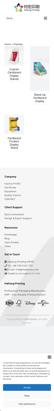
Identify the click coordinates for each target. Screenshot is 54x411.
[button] (49, 357)
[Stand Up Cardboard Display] (39, 68)
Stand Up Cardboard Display (39, 98)
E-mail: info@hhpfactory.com (23, 269)
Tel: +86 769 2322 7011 (20, 265)
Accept (27, 387)
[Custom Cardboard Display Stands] (14, 55)
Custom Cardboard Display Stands (14, 74)
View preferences (27, 404)
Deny (27, 395)
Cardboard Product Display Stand (14, 143)
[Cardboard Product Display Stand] (14, 124)
